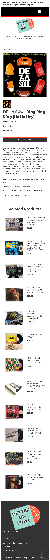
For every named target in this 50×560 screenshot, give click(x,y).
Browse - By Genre (11, 531)
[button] (7, 82)
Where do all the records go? (15, 543)
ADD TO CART (25, 139)
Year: (5, 131)
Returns (6, 547)
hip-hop (13, 49)
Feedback (7, 535)
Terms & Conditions (11, 550)
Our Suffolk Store (10, 538)
